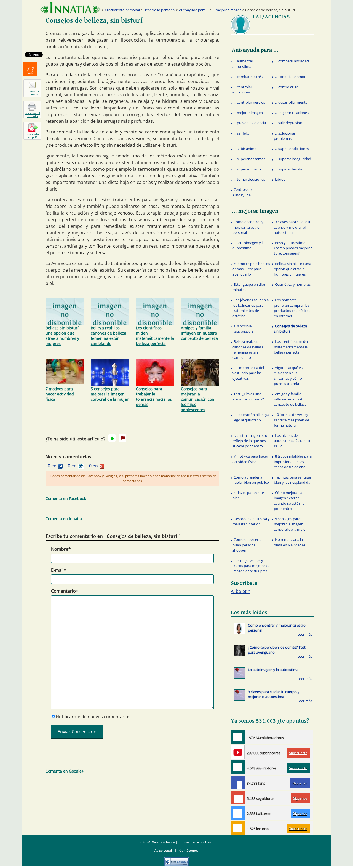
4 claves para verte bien (248, 495)
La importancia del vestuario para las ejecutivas (248, 373)
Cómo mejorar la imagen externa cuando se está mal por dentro (289, 500)
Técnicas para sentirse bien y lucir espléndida (292, 480)
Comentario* (64, 591)
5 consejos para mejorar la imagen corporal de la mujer (110, 394)
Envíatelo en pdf (32, 135)
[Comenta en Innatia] (238, 737)
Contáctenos (189, 850)
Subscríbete (298, 752)
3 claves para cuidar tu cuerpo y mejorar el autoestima (292, 227)
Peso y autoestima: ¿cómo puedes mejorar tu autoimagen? (293, 248)
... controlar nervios (249, 102)
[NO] (122, 438)
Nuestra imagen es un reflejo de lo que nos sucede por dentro (250, 440)
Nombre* (61, 549)
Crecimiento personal (122, 9)
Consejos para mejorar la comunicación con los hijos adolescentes (197, 399)
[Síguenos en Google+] (238, 797)
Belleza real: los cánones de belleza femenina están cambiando (108, 335)
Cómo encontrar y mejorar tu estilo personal (247, 227)
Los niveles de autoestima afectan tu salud (292, 440)
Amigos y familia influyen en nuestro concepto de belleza (199, 333)
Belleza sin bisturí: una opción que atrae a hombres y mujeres (63, 335)
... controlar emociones (242, 89)
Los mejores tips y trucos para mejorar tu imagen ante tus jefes (250, 565)
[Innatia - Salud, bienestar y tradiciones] (70, 7)
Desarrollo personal (159, 9)
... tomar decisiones (249, 179)
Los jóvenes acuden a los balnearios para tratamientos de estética (250, 307)
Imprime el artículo (32, 114)
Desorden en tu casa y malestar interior (251, 521)
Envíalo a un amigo (32, 92)
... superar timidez (289, 169)
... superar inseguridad (293, 158)
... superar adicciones (292, 148)
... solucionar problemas (284, 136)
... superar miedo (247, 169)
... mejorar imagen (227, 9)
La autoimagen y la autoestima (248, 245)
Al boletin (240, 591)
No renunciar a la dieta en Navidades (289, 542)
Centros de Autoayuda (242, 192)
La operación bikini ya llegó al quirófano (250, 417)
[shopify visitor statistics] (176, 859)
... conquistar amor (290, 76)
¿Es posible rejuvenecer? (242, 329)
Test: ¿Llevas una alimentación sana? (248, 396)
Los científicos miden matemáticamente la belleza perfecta (155, 335)
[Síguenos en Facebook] (238, 782)
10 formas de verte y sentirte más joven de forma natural (291, 419)
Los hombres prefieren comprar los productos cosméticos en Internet (292, 307)
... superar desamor (249, 158)
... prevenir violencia (250, 122)
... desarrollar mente (291, 102)
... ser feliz (241, 133)
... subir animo (245, 148)
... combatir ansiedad (292, 60)
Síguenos (300, 798)
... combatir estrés (248, 76)
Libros (280, 179)
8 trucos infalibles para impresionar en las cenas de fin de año (293, 461)
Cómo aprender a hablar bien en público (250, 480)
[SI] (112, 438)
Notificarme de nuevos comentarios (93, 716)
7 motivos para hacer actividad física (60, 394)
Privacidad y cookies (195, 842)
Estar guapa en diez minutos (248, 287)
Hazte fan (299, 783)
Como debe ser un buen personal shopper (248, 544)
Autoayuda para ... (194, 9)
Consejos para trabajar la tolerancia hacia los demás (154, 396)
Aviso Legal (163, 850)
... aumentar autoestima (242, 63)
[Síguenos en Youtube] (238, 752)
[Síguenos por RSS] (238, 828)
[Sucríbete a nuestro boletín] (238, 767)
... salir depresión (288, 122)
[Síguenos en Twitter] (238, 813)
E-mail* (58, 570)
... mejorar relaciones (292, 112)
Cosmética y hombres (293, 284)
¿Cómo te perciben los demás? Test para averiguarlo (251, 269)
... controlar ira (286, 86)
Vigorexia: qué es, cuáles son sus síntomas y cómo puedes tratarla (288, 375)
